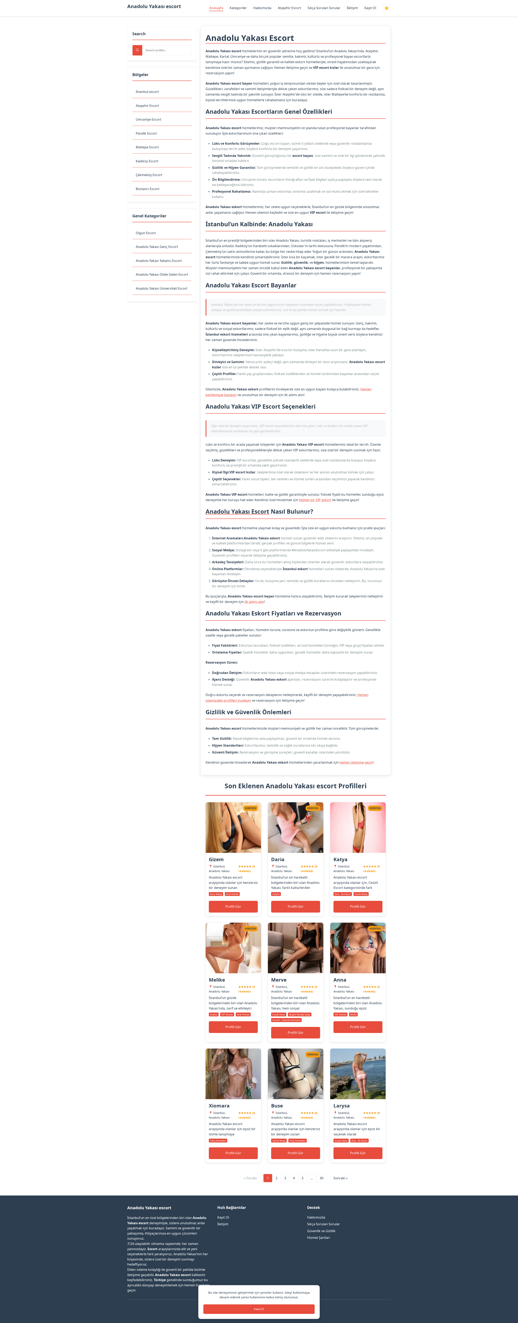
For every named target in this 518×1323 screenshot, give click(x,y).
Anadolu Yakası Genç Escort (157, 246)
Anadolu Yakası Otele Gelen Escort (162, 274)
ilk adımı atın (254, 601)
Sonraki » (340, 1178)
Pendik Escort (146, 133)
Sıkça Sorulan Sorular (324, 8)
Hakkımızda (262, 8)
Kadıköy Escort (147, 161)
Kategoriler (238, 8)
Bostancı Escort (147, 189)
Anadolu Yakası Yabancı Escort (159, 260)
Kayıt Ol (370, 8)
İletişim (352, 8)
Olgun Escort (146, 233)
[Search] (137, 50)
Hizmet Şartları (318, 1237)
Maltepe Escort (147, 147)
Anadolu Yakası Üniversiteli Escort (161, 288)
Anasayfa (216, 8)
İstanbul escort (147, 91)
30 (321, 1178)
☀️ (386, 8)
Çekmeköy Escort (149, 175)
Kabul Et (259, 1309)
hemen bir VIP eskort (315, 500)
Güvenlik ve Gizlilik (321, 1231)
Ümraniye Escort (148, 119)
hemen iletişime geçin (356, 762)
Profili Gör (233, 906)
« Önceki (250, 1178)
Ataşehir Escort (289, 8)
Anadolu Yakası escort (154, 6)
